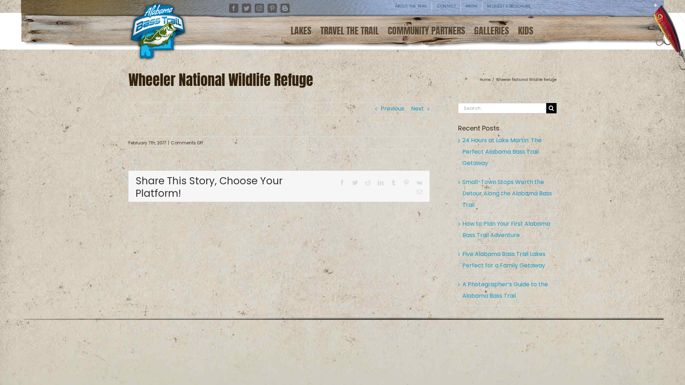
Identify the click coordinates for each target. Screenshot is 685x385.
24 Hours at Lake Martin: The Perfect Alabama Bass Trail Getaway (502, 151)
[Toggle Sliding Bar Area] (678, 10)
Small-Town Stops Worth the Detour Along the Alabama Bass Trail (507, 193)
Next (417, 108)
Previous (392, 108)
